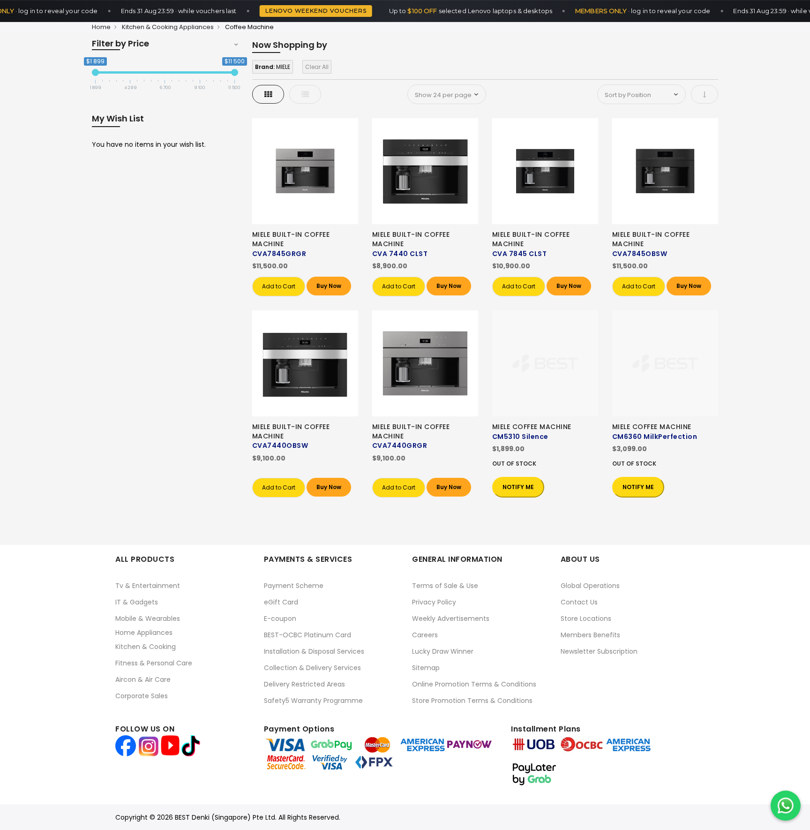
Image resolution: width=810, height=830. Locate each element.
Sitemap (426, 667)
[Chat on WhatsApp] (786, 806)
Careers (425, 635)
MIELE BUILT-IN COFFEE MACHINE (291, 239)
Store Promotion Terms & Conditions (472, 700)
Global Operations (590, 585)
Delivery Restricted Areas (304, 684)
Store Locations (586, 618)
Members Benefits (590, 635)
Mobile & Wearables (147, 618)
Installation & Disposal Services (314, 651)
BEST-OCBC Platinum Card (307, 635)
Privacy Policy (434, 602)
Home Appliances (143, 632)
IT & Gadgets (136, 602)
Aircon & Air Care (143, 679)
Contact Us (579, 602)
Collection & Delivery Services (312, 667)
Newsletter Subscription (599, 651)
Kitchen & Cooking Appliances (168, 27)
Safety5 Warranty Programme (313, 700)
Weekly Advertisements (450, 618)
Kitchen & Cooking (145, 646)
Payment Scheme (293, 585)
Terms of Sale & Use (445, 585)
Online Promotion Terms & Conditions (474, 684)
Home (101, 27)
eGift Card (281, 602)
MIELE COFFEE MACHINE (531, 426)
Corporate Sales (141, 696)
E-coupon (280, 618)
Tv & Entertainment (147, 585)
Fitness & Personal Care (153, 663)
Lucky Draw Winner (442, 651)
